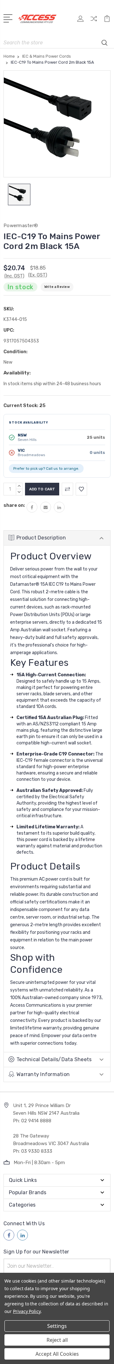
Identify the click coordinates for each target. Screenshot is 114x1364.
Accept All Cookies (57, 1353)
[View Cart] (107, 20)
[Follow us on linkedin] (22, 1235)
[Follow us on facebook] (8, 1235)
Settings (57, 1326)
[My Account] (80, 20)
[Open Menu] (9, 18)
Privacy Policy (27, 1311)
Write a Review (57, 287)
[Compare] (93, 20)
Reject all (57, 1339)
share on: (14, 505)
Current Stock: (24, 405)
